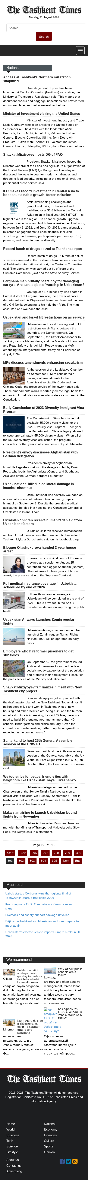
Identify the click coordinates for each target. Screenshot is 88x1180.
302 (21, 860)
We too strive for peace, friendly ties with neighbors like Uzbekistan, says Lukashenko (39, 778)
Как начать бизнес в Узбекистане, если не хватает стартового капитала (30, 1026)
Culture (49, 1141)
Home (10, 1124)
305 (54, 860)
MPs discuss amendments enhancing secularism (43, 362)
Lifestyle (12, 1152)
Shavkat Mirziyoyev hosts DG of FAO (33, 154)
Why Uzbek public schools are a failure (70, 972)
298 (56, 853)
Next (66, 860)
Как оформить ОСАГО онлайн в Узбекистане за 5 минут (70, 1013)
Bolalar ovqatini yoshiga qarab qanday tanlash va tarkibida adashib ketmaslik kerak (29, 976)
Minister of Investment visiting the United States (41, 113)
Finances (50, 1135)
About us (12, 1160)
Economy (50, 1129)
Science (12, 1146)
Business (12, 1135)
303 (32, 860)
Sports (48, 1146)
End (78, 860)
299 (67, 853)
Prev (22, 853)
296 (34, 853)
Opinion (49, 1152)
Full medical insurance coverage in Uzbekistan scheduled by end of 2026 (41, 585)
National (49, 1124)
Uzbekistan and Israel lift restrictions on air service (44, 317)
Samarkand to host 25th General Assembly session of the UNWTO (37, 742)
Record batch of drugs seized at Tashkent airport (42, 249)
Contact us (14, 1165)
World (10, 1129)
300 (78, 853)
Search (44, 36)
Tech (9, 1141)
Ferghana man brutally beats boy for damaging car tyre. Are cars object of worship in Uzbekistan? (43, 283)
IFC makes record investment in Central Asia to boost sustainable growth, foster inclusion (41, 193)
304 (43, 860)
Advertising (14, 1171)
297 (45, 853)
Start (10, 853)
